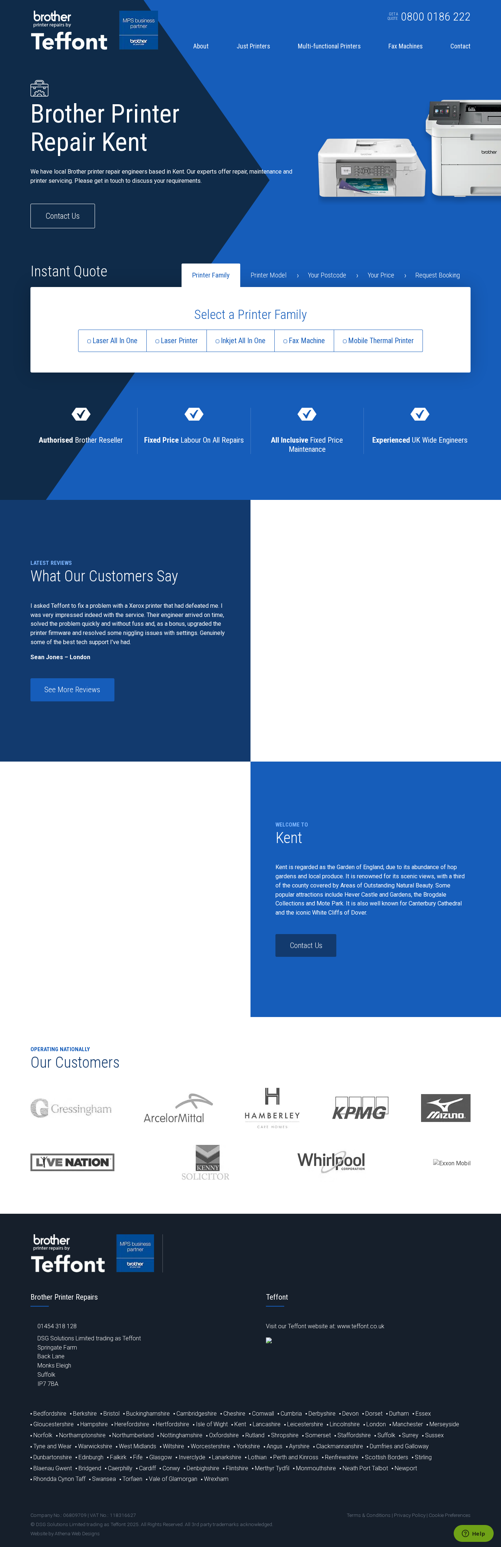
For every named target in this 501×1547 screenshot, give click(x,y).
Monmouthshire (316, 1468)
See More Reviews (72, 689)
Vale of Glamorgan (173, 1478)
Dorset (374, 1413)
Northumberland (133, 1435)
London (376, 1424)
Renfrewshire (341, 1457)
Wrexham (216, 1478)
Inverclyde (192, 1457)
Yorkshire (248, 1446)
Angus (274, 1446)
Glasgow (160, 1457)
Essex (423, 1413)
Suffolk (386, 1435)
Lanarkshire (226, 1457)
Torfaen (132, 1478)
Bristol (111, 1413)
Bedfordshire (49, 1413)
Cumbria (291, 1413)
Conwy (171, 1468)
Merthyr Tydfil (272, 1468)
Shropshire (285, 1435)
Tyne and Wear (52, 1446)
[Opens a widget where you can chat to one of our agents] (473, 1534)
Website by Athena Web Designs (65, 1533)
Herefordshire (131, 1424)
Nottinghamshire (181, 1435)
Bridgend (89, 1468)
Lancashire (267, 1424)
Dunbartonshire (52, 1457)
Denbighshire (203, 1468)
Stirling (423, 1457)
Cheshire (234, 1413)
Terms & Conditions (369, 1515)
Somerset (318, 1435)
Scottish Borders (386, 1457)
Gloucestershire (53, 1424)
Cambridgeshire (196, 1413)
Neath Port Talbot (365, 1468)
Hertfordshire (172, 1424)
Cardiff (147, 1468)
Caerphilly (120, 1468)
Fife (138, 1457)
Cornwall (263, 1413)
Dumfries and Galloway (399, 1446)
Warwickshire (95, 1446)
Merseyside (444, 1424)
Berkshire (85, 1413)
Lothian (257, 1457)
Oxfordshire (224, 1435)
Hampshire (94, 1424)
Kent (240, 1424)
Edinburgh (90, 1457)
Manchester (407, 1424)
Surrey (410, 1435)
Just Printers (253, 46)
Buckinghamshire (148, 1413)
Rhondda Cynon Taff (59, 1478)
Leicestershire (305, 1424)
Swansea (104, 1478)
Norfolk (42, 1435)
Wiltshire (173, 1446)
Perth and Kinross (295, 1457)
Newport (406, 1468)
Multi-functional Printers (329, 46)
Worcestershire (210, 1446)
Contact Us (62, 216)
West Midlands (137, 1446)
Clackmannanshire (339, 1446)
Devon (350, 1413)
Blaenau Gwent (52, 1468)
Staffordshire (354, 1435)
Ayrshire (299, 1446)
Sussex (434, 1435)
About (201, 46)
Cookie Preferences (450, 1515)
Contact (460, 46)
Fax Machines (405, 46)
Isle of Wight (212, 1424)
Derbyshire (322, 1413)
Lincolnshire (345, 1424)
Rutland (254, 1435)
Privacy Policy (409, 1515)
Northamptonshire (82, 1435)
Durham (399, 1413)
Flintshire (237, 1468)
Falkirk (118, 1457)
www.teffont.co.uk (360, 1326)
